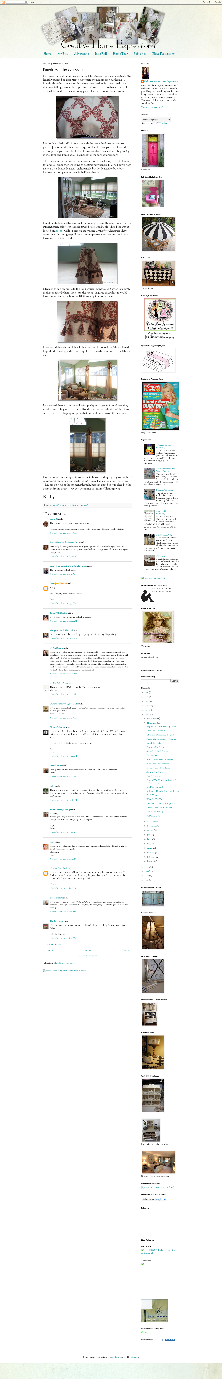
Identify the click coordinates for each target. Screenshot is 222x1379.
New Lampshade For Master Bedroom (165, 470)
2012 (147, 710)
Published (140, 54)
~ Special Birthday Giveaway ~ (164, 446)
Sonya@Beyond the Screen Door (65, 542)
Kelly (52, 786)
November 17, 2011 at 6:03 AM (63, 888)
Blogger (134, 1357)
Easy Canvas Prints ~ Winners (159, 759)
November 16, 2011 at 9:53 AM (63, 603)
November (152, 723)
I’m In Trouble (152, 795)
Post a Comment (54, 944)
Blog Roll (101, 54)
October (151, 821)
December (152, 718)
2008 (147, 875)
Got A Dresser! (153, 776)
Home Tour (120, 54)
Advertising (81, 54)
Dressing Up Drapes (155, 747)
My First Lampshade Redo (158, 768)
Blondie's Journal (57, 727)
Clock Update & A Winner (159, 807)
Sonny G (54, 519)
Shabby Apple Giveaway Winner (161, 739)
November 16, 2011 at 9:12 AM (63, 574)
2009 (147, 871)
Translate (163, 123)
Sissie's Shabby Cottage (60, 809)
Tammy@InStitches (58, 613)
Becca (58, 231)
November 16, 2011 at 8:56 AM (63, 556)
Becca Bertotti (56, 897)
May (149, 843)
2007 (147, 880)
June (149, 839)
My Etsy (63, 54)
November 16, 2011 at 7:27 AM (63, 533)
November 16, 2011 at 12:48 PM (63, 800)
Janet (52, 842)
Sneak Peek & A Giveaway (158, 751)
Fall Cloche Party (164, 535)
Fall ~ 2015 (160, 556)
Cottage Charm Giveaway (163, 512)
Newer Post (49, 950)
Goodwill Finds (153, 743)
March (150, 852)
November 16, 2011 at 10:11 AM (63, 621)
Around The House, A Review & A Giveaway (161, 782)
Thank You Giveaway (155, 730)
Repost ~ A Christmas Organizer (161, 726)
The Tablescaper (57, 921)
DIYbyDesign (56, 648)
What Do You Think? (155, 799)
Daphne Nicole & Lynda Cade (64, 703)
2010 (147, 867)
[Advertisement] (154, 1282)
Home (47, 54)
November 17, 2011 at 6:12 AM (63, 911)
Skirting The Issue (154, 772)
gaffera (115, 1357)
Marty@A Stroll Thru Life (61, 630)
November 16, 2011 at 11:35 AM (63, 756)
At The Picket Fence (59, 683)
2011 (146, 714)
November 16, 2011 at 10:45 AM (63, 673)
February (151, 857)
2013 (147, 705)
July (149, 834)
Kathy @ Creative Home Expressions (161, 81)
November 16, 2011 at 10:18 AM (63, 638)
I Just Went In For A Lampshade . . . (162, 803)
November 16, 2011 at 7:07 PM (63, 832)
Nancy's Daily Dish (58, 868)
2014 (147, 701)
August (150, 830)
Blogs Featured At (163, 54)
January (150, 861)
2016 (147, 692)
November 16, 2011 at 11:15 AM (63, 718)
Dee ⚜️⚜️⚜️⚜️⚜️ (58, 583)
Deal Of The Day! (154, 787)
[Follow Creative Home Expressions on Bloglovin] (154, 1200)
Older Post (126, 950)
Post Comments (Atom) (65, 963)
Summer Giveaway (164, 490)
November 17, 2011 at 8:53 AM (63, 938)
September (152, 826)
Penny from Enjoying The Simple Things (68, 566)
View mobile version (87, 956)
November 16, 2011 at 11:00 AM (63, 694)
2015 (146, 697)
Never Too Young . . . (156, 811)
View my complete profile (153, 107)
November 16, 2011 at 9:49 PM (63, 859)
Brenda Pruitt (56, 765)
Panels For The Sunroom (157, 763)
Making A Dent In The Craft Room (162, 791)
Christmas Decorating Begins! (160, 735)
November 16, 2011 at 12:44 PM (63, 776)
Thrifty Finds (152, 755)
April (150, 848)
